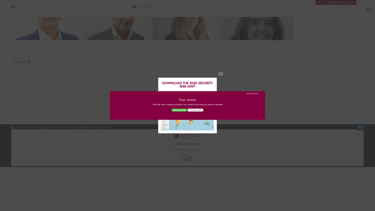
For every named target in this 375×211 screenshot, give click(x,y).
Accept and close (180, 110)
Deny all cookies (252, 93)
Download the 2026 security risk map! (187, 85)
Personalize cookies (195, 110)
